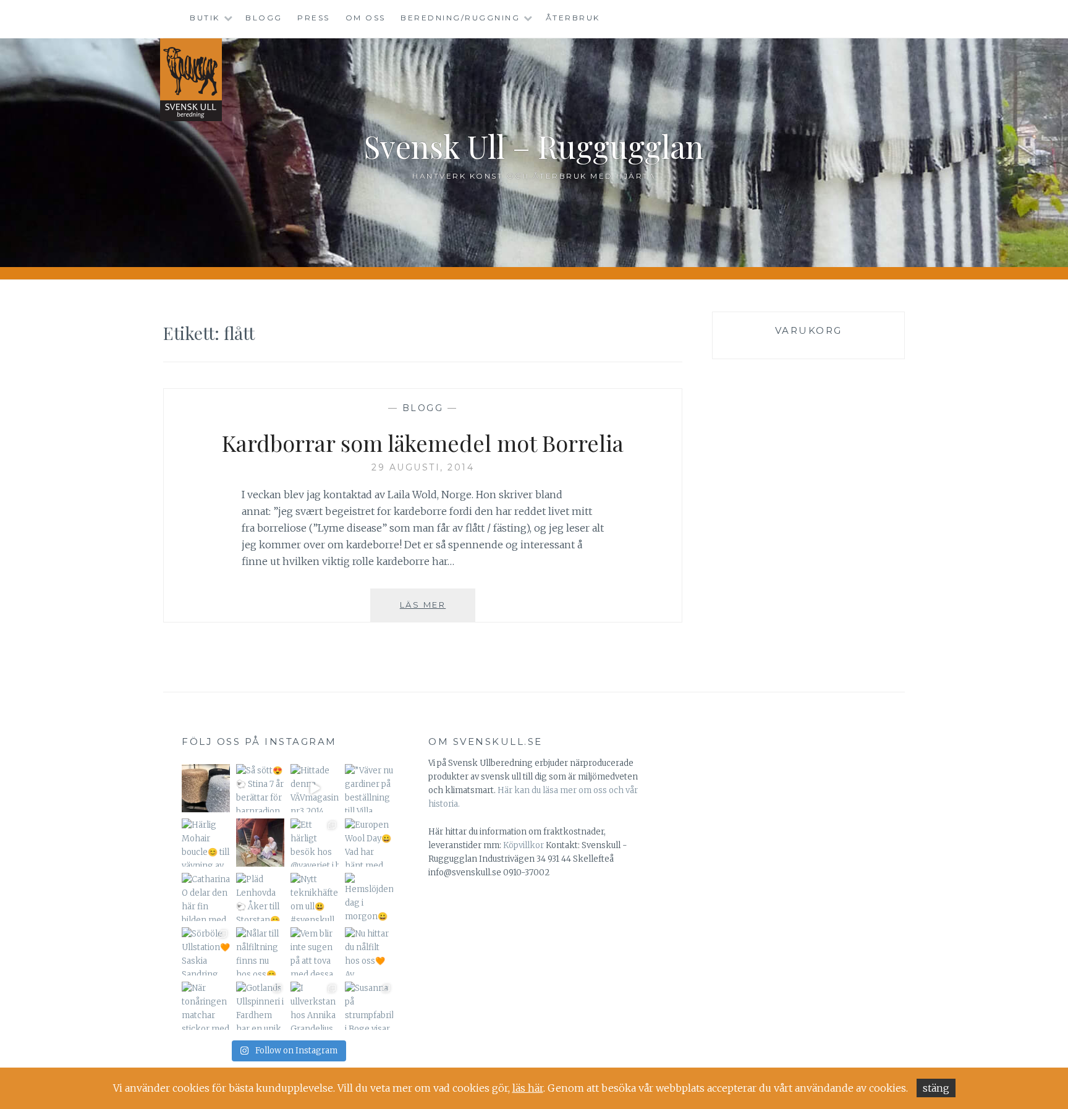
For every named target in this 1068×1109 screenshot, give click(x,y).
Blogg (263, 17)
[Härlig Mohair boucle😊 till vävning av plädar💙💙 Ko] (206, 842)
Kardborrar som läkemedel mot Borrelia (423, 442)
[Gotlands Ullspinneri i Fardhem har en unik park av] (260, 1006)
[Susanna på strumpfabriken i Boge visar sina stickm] (369, 1006)
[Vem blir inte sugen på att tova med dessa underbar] (314, 951)
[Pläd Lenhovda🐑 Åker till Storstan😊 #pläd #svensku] (260, 897)
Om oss (365, 17)
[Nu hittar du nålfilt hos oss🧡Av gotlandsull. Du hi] (369, 951)
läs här (527, 1088)
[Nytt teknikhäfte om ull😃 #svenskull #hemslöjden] (314, 897)
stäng (936, 1088)
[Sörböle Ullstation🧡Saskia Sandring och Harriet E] (206, 951)
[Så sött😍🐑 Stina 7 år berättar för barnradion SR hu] (260, 788)
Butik (205, 17)
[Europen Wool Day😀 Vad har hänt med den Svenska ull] (369, 842)
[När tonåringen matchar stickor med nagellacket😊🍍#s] (206, 1006)
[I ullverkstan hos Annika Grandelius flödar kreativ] (314, 1006)
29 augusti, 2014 (422, 467)
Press (313, 17)
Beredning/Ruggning (460, 17)
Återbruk (573, 17)
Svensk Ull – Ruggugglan (534, 146)
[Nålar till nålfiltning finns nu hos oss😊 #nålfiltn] (260, 951)
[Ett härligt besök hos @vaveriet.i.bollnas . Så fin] (314, 842)
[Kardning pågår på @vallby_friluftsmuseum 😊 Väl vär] (260, 842)
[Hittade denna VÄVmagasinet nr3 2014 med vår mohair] (314, 788)
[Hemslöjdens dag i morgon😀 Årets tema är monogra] (369, 897)
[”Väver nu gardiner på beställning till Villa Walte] (369, 788)
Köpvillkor (523, 845)
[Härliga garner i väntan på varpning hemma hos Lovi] (206, 788)
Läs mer (437, 610)
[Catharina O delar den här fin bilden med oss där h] (206, 897)
